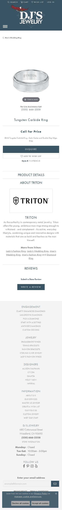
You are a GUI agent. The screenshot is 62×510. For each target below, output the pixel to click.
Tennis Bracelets (31, 345)
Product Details (31, 175)
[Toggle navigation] (5, 26)
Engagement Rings (31, 342)
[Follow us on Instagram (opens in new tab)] (32, 466)
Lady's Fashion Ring (16, 251)
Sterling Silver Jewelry (31, 353)
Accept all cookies (40, 503)
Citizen (31, 372)
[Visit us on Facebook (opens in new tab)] (24, 466)
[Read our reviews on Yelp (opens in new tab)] (36, 466)
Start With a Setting (31, 322)
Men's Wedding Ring (13, 38)
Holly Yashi (31, 380)
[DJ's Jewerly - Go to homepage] (31, 17)
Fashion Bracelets (31, 349)
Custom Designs (31, 330)
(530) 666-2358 (31, 109)
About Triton (31, 182)
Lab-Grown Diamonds (31, 315)
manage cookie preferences (27, 496)
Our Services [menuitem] (31, 399)
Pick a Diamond (31, 318)
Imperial (31, 383)
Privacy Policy (41, 493)
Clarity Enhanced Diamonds (31, 311)
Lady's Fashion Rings (31, 356)
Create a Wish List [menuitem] (31, 406)
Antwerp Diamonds (31, 326)
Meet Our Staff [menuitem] (31, 418)
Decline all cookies (20, 503)
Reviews (31, 268)
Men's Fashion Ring (31, 254)
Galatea (31, 376)
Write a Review (31, 286)
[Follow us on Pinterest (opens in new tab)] (28, 466)
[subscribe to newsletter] (55, 484)
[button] (13, 2)
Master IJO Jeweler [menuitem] (31, 403)
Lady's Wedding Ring (38, 251)
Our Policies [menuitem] (31, 410)
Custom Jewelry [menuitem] (31, 414)
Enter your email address (31, 477)
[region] (31, 75)
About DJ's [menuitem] (31, 395)
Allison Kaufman (31, 368)
